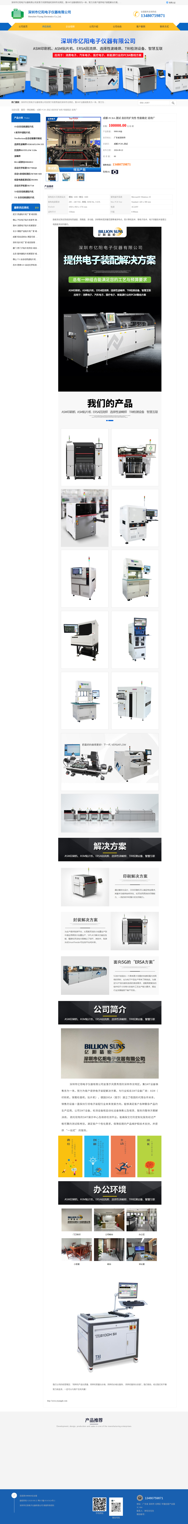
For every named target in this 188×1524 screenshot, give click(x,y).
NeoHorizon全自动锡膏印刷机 (28, 138)
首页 (23, 110)
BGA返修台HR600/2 (23, 162)
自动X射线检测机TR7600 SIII (28, 174)
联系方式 (164, 26)
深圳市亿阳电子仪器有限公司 (31, 1505)
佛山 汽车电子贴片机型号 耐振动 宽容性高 (26, 220)
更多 (37, 208)
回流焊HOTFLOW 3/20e (25, 150)
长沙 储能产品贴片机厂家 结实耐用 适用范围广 (26, 231)
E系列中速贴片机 (22, 132)
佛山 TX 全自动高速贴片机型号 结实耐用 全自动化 (26, 259)
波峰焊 (17, 156)
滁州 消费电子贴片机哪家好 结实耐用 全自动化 (26, 226)
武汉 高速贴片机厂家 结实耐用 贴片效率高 (26, 214)
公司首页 (23, 26)
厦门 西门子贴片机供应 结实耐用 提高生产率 (26, 248)
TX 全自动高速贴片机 (24, 197)
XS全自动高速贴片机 (23, 191)
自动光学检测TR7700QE (25, 168)
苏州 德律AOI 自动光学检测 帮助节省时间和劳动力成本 (26, 265)
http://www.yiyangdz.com (57, 1401)
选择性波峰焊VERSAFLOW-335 (29, 144)
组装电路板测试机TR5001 (26, 180)
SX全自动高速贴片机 (23, 127)
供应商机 (46, 26)
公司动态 (117, 26)
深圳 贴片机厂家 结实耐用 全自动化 (26, 242)
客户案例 (140, 26)
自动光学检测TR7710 (24, 186)
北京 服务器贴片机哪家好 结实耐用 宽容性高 (26, 254)
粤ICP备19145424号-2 (46, 1501)
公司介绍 (93, 26)
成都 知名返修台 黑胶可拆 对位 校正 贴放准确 (26, 237)
